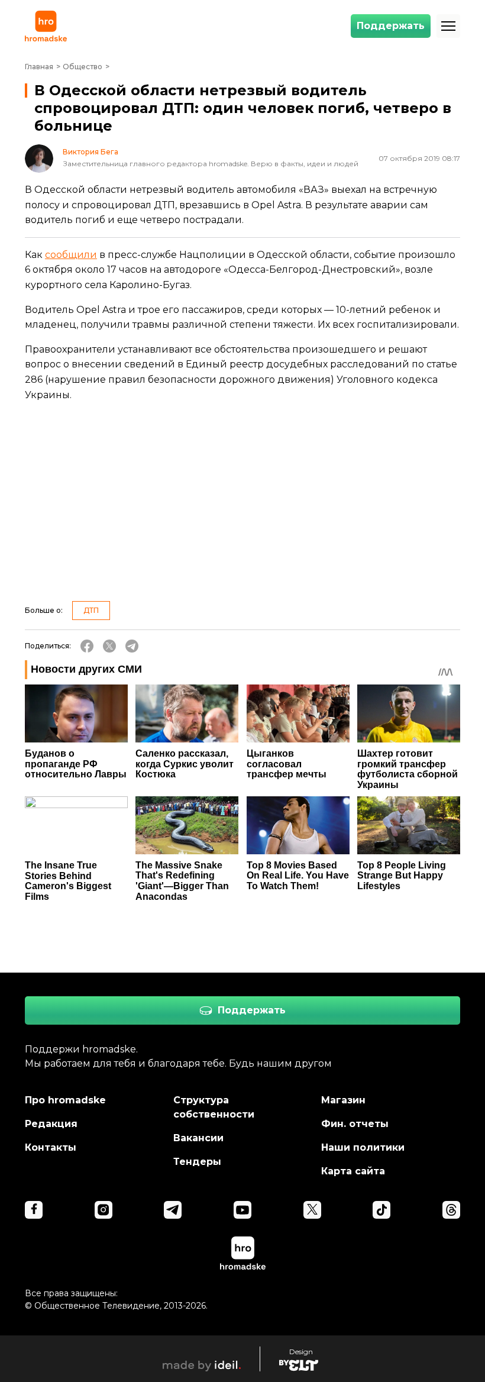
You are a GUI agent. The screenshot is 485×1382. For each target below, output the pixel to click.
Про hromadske (65, 1100)
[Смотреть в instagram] (103, 1210)
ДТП (91, 610)
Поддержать (391, 25)
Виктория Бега (90, 152)
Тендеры (197, 1161)
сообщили (71, 254)
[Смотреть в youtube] (242, 1210)
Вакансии (198, 1138)
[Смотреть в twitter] (312, 1210)
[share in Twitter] (109, 646)
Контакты (50, 1147)
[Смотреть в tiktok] (381, 1210)
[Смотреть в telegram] (173, 1210)
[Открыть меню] (448, 26)
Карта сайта (353, 1171)
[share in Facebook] (86, 646)
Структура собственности (213, 1107)
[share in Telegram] (131, 646)
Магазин (343, 1100)
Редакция (51, 1123)
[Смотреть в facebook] (34, 1210)
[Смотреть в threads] (451, 1210)
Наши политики (363, 1147)
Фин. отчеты (355, 1123)
